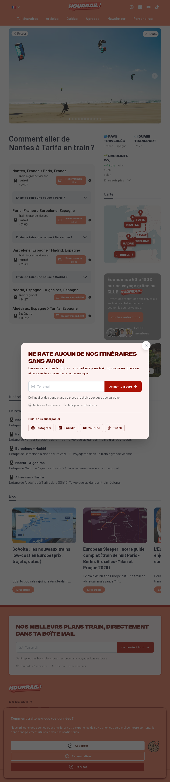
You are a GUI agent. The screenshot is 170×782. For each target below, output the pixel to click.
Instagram (44, 428)
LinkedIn (69, 428)
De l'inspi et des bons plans (46, 397)
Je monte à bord (120, 386)
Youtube (94, 428)
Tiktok (117, 428)
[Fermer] (146, 345)
